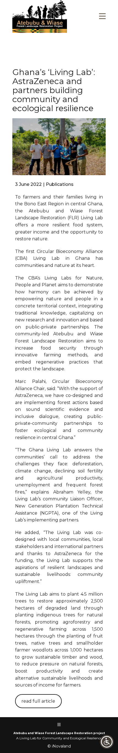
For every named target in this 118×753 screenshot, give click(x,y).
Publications (60, 184)
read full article (38, 701)
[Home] (39, 16)
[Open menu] (102, 16)
